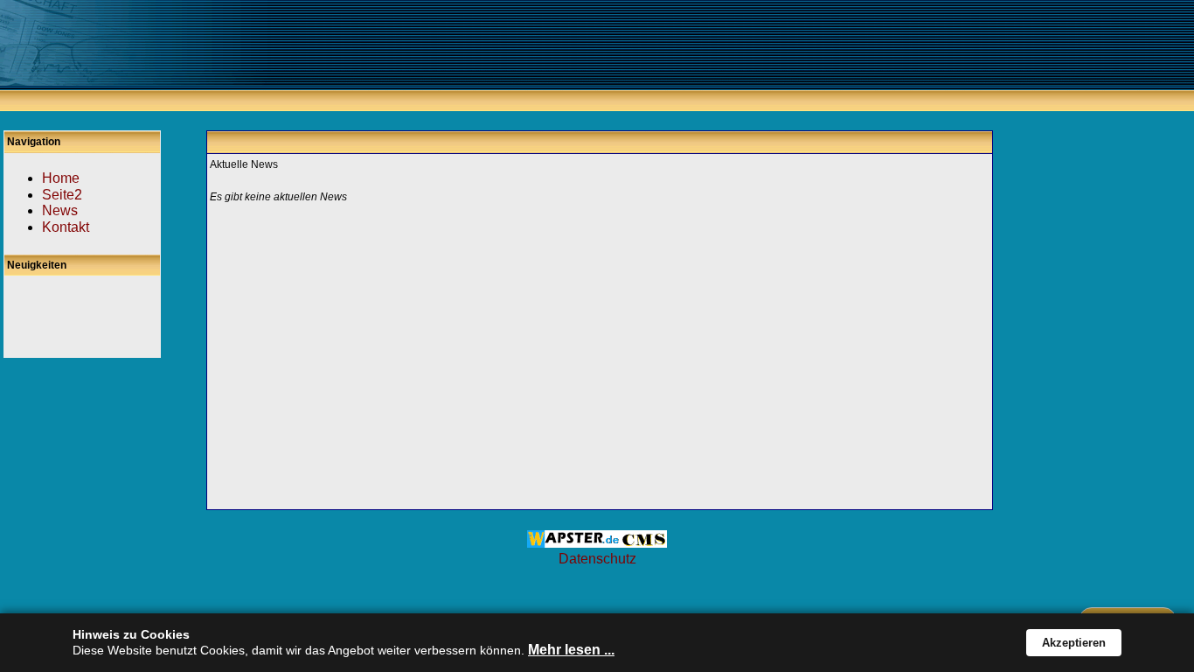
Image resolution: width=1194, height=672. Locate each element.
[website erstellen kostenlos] (597, 543)
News (60, 210)
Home (61, 178)
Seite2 (62, 194)
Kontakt (65, 227)
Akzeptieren (1074, 642)
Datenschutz (597, 558)
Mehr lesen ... (571, 649)
